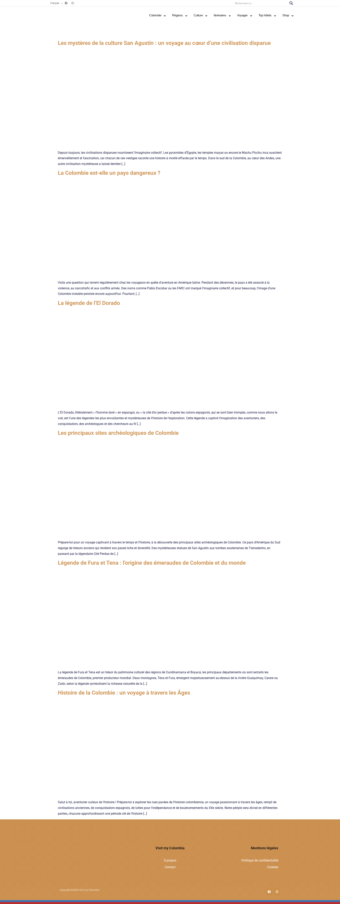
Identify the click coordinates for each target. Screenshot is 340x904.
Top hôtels (265, 15)
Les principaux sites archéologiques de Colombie (118, 433)
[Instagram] (72, 3)
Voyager (242, 15)
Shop (285, 15)
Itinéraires (220, 15)
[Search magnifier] (291, 3)
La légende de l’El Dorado (89, 303)
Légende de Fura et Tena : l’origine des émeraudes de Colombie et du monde (152, 563)
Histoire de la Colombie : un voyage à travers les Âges (124, 692)
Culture (198, 15)
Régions (177, 15)
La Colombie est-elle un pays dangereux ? (109, 173)
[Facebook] (66, 3)
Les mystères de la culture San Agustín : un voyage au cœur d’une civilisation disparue (164, 43)
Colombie (155, 15)
